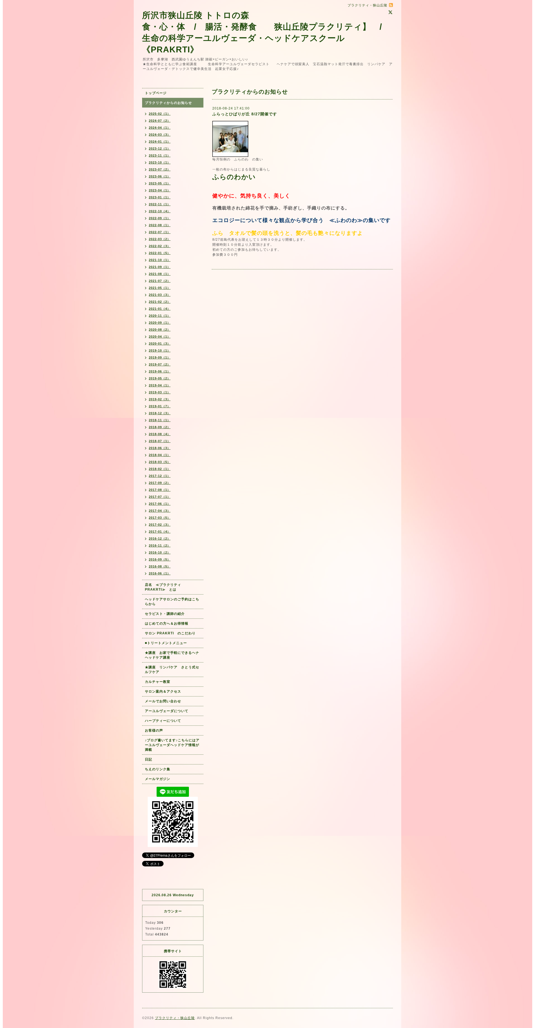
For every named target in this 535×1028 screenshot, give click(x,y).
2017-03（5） (160, 517)
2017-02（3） (160, 524)
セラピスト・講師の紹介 (165, 614)
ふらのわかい (234, 177)
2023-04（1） (160, 190)
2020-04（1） (160, 336)
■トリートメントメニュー (166, 643)
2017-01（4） (160, 531)
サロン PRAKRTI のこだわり (170, 633)
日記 (148, 759)
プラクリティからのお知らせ (168, 103)
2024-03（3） (160, 134)
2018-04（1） (160, 455)
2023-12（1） (160, 148)
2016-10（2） (160, 552)
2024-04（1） (160, 127)
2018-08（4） (160, 434)
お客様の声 (154, 730)
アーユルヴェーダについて (166, 711)
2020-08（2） (160, 329)
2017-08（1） (160, 489)
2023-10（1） (160, 162)
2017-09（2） (160, 482)
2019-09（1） (160, 357)
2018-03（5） (160, 462)
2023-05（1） (160, 183)
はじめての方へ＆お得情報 (166, 623)
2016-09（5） (160, 559)
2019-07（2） (160, 364)
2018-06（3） (160, 448)
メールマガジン (157, 779)
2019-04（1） (160, 385)
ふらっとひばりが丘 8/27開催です (244, 114)
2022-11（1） (160, 204)
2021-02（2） (160, 301)
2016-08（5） (160, 566)
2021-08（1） (160, 274)
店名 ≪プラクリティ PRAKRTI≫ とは (165, 587)
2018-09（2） (160, 427)
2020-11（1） (160, 315)
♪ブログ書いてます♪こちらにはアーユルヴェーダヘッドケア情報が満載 (172, 745)
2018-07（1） (160, 441)
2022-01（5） (160, 253)
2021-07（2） (160, 280)
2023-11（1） (160, 155)
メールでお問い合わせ (165, 701)
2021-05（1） (160, 287)
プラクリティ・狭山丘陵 (175, 1018)
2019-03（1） (160, 392)
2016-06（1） (160, 573)
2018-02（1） (160, 469)
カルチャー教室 (157, 682)
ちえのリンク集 (157, 769)
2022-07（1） (160, 232)
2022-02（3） (160, 246)
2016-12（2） (160, 538)
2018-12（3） (160, 413)
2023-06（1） (160, 176)
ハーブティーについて (163, 721)
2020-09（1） (160, 322)
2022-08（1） (160, 225)
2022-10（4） (160, 211)
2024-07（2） (160, 120)
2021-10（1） (160, 260)
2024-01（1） (160, 141)
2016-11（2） (160, 545)
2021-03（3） (160, 294)
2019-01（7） (160, 406)
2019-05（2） (160, 378)
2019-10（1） (160, 350)
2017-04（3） (160, 510)
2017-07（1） (160, 496)
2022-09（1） (160, 218)
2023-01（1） (160, 197)
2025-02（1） (160, 113)
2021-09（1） (160, 267)
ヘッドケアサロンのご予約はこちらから (172, 601)
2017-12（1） (160, 476)
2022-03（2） (160, 239)
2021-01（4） (160, 308)
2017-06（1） (160, 503)
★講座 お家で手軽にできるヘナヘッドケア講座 (172, 655)
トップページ (156, 93)
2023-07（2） (160, 169)
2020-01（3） (160, 343)
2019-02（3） (160, 399)
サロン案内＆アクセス (163, 691)
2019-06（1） (160, 371)
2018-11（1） (160, 420)
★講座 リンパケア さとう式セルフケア (172, 669)
